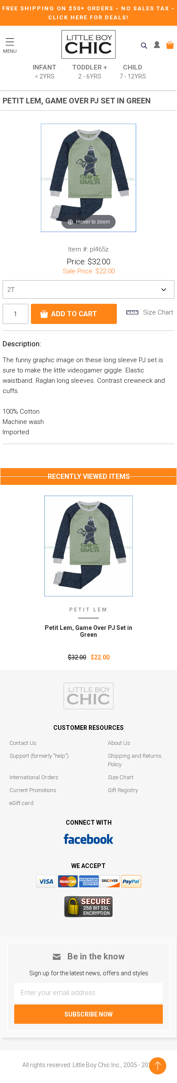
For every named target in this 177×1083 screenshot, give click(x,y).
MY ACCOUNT (159, 45)
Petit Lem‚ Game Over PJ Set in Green (88, 631)
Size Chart (121, 777)
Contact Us (23, 743)
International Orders (33, 777)
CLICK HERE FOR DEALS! (88, 17)
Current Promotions (32, 790)
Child (132, 72)
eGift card (21, 803)
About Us (119, 743)
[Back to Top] (157, 1065)
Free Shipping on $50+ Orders (59, 8)
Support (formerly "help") (39, 756)
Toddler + (89, 72)
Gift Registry (123, 790)
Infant (44, 72)
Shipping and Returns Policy (135, 760)
